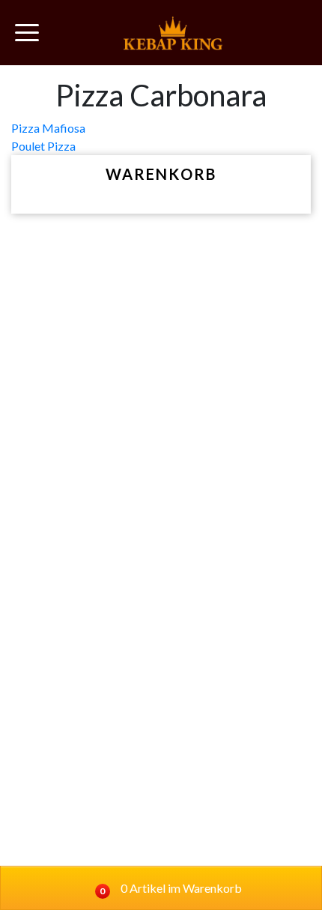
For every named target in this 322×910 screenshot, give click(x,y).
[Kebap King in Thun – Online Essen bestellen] (173, 32)
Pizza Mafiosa (48, 128)
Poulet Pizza (43, 146)
